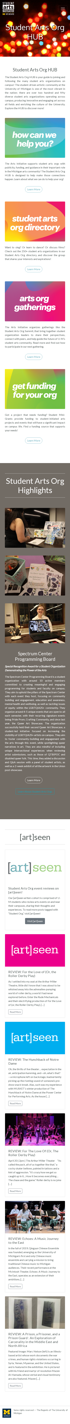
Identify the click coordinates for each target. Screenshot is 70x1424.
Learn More (33, 189)
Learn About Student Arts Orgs (35, 791)
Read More (15, 1012)
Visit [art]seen (35, 921)
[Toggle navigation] (62, 9)
